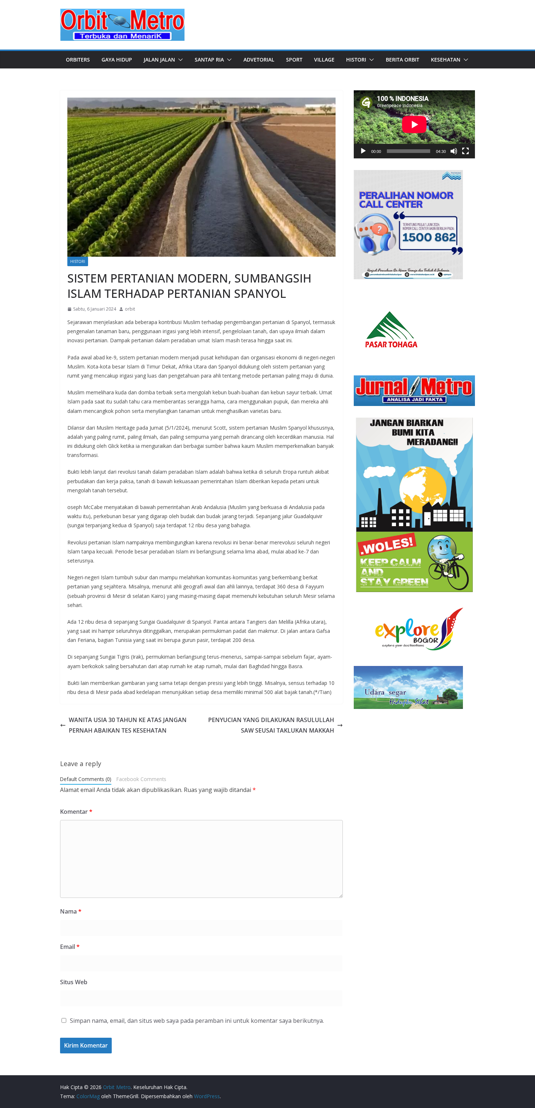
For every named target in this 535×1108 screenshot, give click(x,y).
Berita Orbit (402, 59)
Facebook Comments (141, 779)
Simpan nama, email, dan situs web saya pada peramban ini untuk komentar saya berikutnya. (197, 1021)
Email (70, 947)
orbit (130, 309)
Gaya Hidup (117, 59)
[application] (414, 124)
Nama (71, 911)
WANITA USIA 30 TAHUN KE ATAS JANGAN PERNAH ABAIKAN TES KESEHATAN (128, 725)
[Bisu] (453, 151)
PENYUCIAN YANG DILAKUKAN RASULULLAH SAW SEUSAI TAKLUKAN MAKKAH (271, 725)
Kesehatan (445, 59)
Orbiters (78, 59)
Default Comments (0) (85, 779)
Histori (356, 59)
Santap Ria (209, 59)
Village (324, 59)
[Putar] (363, 151)
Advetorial (258, 59)
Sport (294, 59)
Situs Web (73, 982)
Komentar (76, 812)
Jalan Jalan (159, 59)
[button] (179, 60)
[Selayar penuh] (465, 151)
